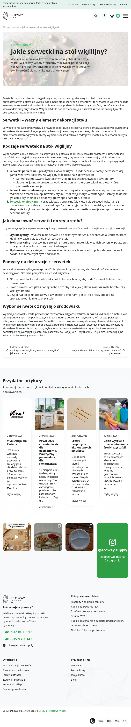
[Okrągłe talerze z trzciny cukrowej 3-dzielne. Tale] (79, 537)
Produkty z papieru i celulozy (87, 601)
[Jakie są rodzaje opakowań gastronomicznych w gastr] (17, 537)
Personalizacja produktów (17, 665)
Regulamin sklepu (13, 684)
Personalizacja (89, 4)
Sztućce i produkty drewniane (88, 611)
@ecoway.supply (112, 550)
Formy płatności (12, 674)
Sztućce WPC (78, 616)
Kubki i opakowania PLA (84, 606)
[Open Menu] (125, 16)
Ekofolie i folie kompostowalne (88, 630)
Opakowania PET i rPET (84, 625)
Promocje (76, 665)
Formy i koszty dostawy (16, 670)
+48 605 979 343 (17, 638)
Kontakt (124, 4)
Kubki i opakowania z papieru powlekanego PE (97, 620)
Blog (73, 679)
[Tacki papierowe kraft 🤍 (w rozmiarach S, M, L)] (48, 537)
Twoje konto (78, 674)
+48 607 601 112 (17, 631)
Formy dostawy (108, 4)
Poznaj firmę (78, 670)
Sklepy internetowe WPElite (52, 710)
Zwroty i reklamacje (14, 679)
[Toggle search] (96, 16)
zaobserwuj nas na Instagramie (112, 558)
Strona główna (11, 27)
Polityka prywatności (14, 689)
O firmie (73, 4)
